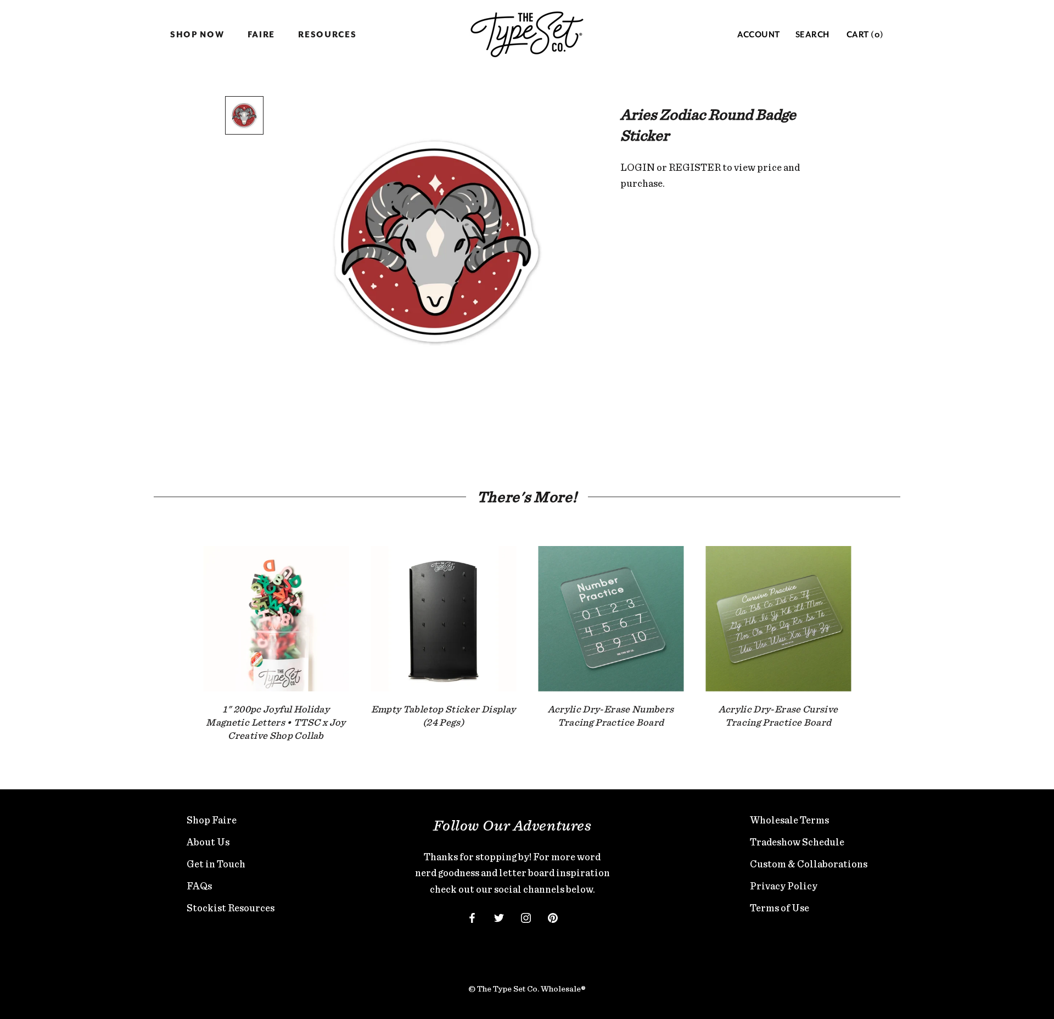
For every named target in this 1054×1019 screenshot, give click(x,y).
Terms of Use (779, 908)
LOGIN (637, 167)
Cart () (865, 35)
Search (812, 35)
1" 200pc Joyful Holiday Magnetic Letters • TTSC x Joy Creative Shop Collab (275, 722)
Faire (262, 35)
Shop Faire (212, 820)
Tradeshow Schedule (797, 842)
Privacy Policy (783, 886)
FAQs (199, 886)
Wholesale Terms (789, 820)
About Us (208, 842)
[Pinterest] (553, 917)
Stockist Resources (230, 908)
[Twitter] (499, 917)
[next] (877, 633)
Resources (327, 35)
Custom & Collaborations (808, 864)
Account (758, 35)
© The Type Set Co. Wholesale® (527, 989)
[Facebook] (472, 917)
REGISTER (695, 167)
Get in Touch (216, 864)
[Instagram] (526, 917)
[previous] (177, 633)
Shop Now (197, 35)
